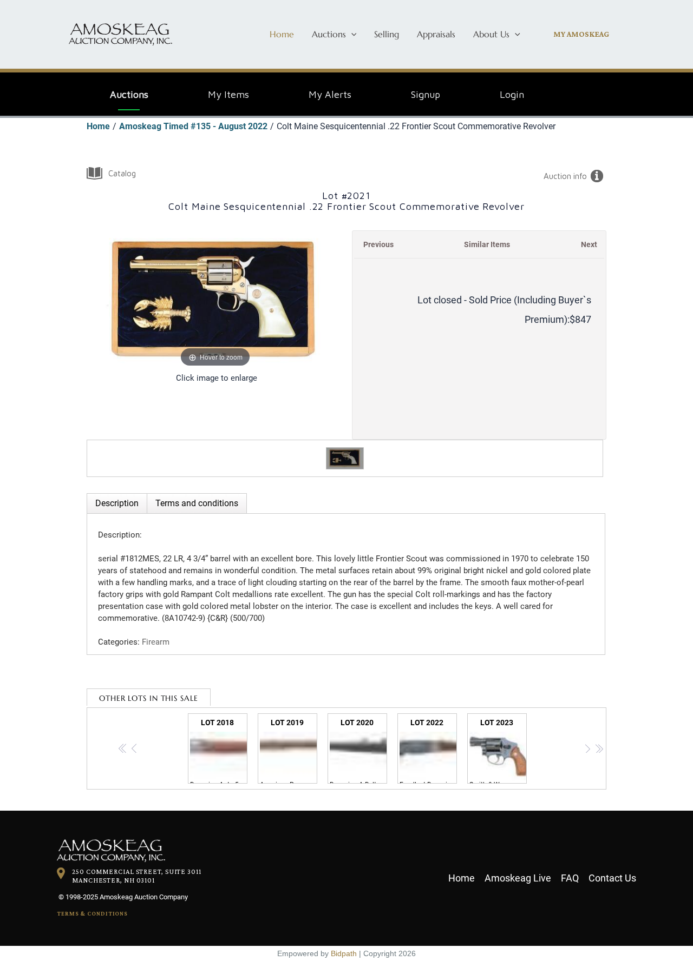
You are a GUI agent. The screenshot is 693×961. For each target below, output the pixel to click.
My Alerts (330, 94)
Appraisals (436, 34)
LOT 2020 (358, 751)
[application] (351, 34)
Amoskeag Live (518, 878)
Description (117, 503)
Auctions (329, 34)
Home (282, 34)
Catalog (122, 173)
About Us (491, 34)
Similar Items (487, 244)
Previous (378, 244)
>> (599, 750)
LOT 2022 (428, 751)
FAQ (570, 878)
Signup (425, 94)
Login (512, 94)
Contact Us (612, 878)
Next (589, 244)
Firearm (155, 642)
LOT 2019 (288, 751)
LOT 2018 (218, 751)
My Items (228, 94)
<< (123, 750)
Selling (386, 34)
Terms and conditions (196, 503)
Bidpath (344, 953)
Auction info (565, 176)
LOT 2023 (498, 751)
